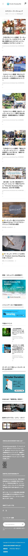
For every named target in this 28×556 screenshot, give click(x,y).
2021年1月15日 (21, 82)
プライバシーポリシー (14, 548)
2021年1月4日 (21, 157)
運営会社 (5, 548)
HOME (6, 13)
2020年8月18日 (10, 260)
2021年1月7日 (20, 120)
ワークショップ (7, 214)
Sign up (23, 524)
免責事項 (5, 551)
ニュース (6, 31)
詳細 (11, 498)
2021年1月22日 (21, 46)
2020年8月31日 (9, 227)
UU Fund (21, 483)
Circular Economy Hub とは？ (12, 545)
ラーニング (12, 13)
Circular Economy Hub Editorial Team (10, 46)
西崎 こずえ (4, 260)
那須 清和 (4, 227)
